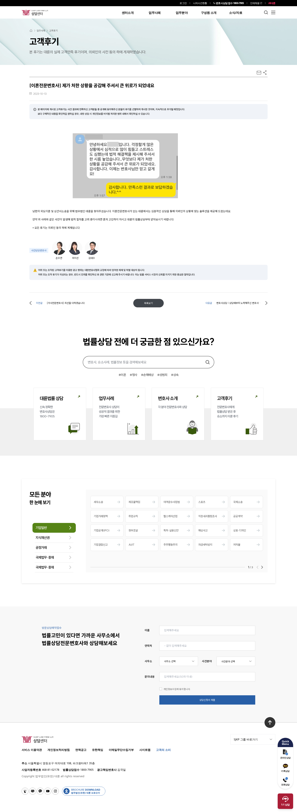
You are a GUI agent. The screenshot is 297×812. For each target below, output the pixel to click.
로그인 (183, 3)
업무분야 (182, 12)
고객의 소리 (163, 750)
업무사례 (155, 12)
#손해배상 (147, 375)
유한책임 (97, 750)
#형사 (133, 375)
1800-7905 (230, 3)
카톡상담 (285, 770)
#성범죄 (162, 375)
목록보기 (148, 303)
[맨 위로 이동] (270, 722)
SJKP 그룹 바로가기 (246, 739)
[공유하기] (265, 72)
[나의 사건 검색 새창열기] (25, 791)
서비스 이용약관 (32, 750)
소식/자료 (235, 12)
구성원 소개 (209, 12)
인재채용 (254, 3)
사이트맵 (145, 750)
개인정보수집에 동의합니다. (177, 689)
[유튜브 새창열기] (47, 791)
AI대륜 (271, 3)
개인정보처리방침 (58, 750)
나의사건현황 (200, 3)
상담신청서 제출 (207, 699)
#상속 (175, 375)
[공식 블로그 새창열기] (32, 791)
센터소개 (128, 12)
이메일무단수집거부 (121, 750)
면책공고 (80, 750)
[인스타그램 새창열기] (55, 791)
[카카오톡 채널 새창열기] (40, 791)
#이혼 (122, 375)
